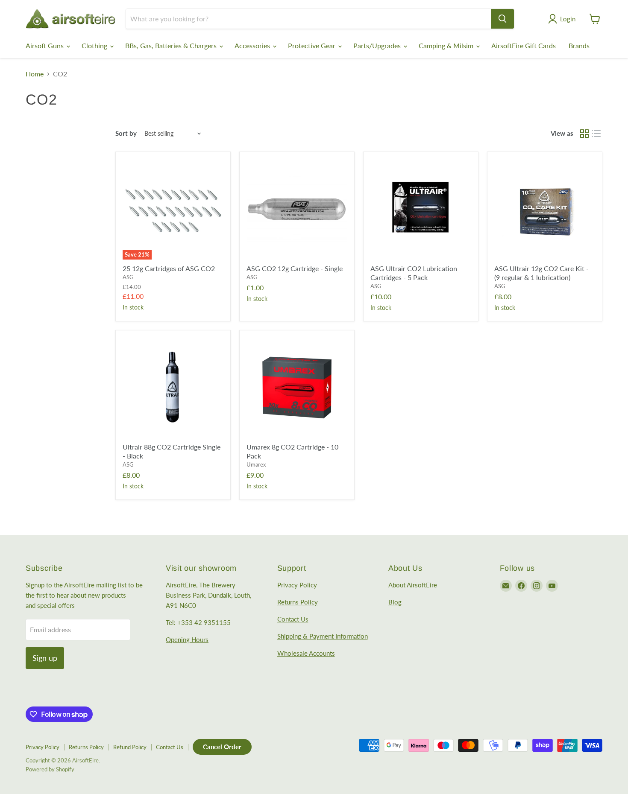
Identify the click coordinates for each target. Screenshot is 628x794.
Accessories (253, 45)
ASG (128, 277)
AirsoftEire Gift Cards (523, 45)
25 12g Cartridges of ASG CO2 (169, 268)
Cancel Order (222, 746)
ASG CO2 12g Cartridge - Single (295, 268)
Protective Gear (312, 45)
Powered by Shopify (50, 769)
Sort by (126, 133)
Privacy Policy (297, 585)
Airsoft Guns (45, 45)
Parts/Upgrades (377, 45)
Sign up (44, 658)
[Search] (502, 19)
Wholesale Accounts (306, 653)
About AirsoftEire (412, 585)
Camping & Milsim (447, 45)
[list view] (596, 134)
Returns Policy (297, 602)
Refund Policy (130, 747)
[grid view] (584, 134)
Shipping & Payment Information (322, 636)
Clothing (95, 45)
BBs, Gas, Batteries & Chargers (171, 45)
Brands (579, 45)
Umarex (256, 464)
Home (35, 74)
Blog (395, 602)
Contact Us (292, 619)
